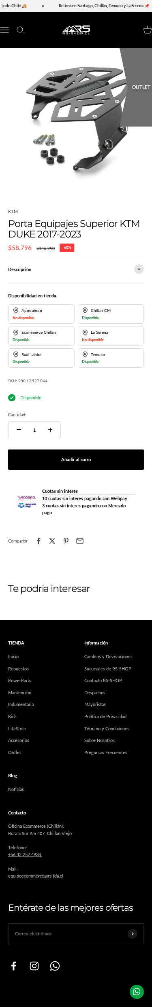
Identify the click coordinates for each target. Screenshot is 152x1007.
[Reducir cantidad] (19, 430)
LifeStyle (17, 728)
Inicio (13, 656)
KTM (13, 211)
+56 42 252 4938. (25, 854)
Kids (12, 716)
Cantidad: (17, 414)
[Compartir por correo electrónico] (80, 541)
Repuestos (18, 668)
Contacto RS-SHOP (103, 680)
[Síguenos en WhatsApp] (54, 965)
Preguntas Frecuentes (105, 752)
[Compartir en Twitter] (52, 541)
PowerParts (19, 680)
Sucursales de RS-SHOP (107, 668)
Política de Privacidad (105, 716)
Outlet (14, 752)
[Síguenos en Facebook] (13, 965)
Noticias (16, 789)
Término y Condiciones (106, 728)
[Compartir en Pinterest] (66, 541)
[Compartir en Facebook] (38, 541)
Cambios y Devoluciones (108, 656)
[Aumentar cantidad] (50, 430)
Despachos (94, 692)
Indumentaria (21, 704)
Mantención (19, 692)
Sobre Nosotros (99, 740)
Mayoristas (95, 704)
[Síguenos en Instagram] (34, 965)
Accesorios (18, 740)
